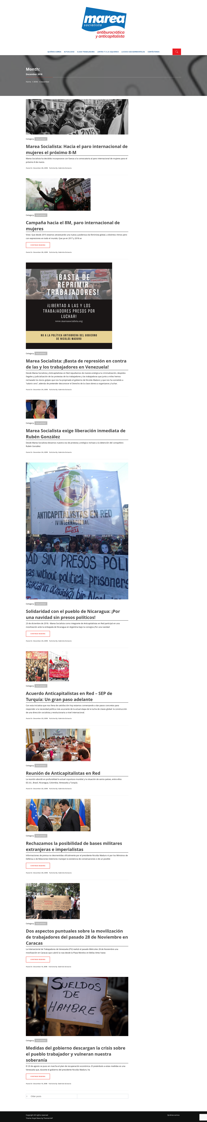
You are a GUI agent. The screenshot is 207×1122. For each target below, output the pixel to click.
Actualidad (69, 52)
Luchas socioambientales (133, 52)
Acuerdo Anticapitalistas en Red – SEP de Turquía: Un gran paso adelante (69, 696)
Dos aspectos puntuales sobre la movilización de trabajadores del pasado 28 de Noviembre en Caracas (77, 937)
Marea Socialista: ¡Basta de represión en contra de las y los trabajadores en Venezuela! (76, 364)
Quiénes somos (54, 52)
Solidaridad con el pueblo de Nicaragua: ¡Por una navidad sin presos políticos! (73, 614)
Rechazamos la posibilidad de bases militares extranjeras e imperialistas (74, 846)
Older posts (36, 1096)
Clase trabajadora (86, 52)
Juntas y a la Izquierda (108, 52)
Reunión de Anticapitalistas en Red (63, 773)
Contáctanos (154, 52)
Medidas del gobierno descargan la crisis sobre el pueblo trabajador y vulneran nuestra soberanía (75, 1054)
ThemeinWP (48, 1118)
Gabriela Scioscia (64, 168)
